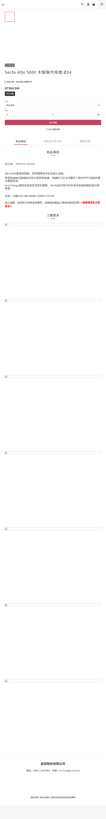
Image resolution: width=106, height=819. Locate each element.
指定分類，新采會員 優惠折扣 (19, 81)
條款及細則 (45, 797)
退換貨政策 (56, 797)
